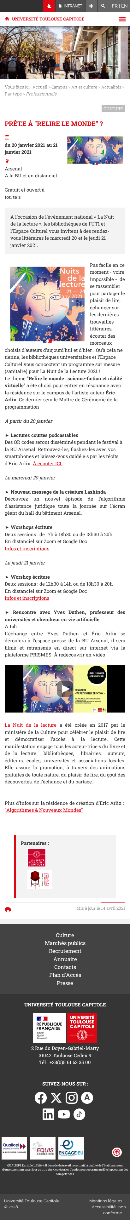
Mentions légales (105, 1201)
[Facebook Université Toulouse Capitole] (41, 1097)
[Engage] (71, 1147)
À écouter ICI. (47, 463)
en (124, 6)
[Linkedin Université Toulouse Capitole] (49, 1113)
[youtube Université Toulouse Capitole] (64, 1113)
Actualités (111, 87)
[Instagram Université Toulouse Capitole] (72, 1097)
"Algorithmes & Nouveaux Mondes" (44, 810)
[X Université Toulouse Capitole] (56, 1097)
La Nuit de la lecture (30, 725)
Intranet (72, 6)
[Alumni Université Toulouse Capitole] (87, 1097)
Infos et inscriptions (27, 548)
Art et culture (84, 87)
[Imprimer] (9, 910)
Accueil (39, 87)
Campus (59, 87)
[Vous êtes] (49, 6)
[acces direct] (91, 6)
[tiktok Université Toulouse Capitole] (80, 1113)
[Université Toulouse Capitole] (82, 1027)
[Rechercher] (103, 6)
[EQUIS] (43, 1147)
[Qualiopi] (14, 1147)
